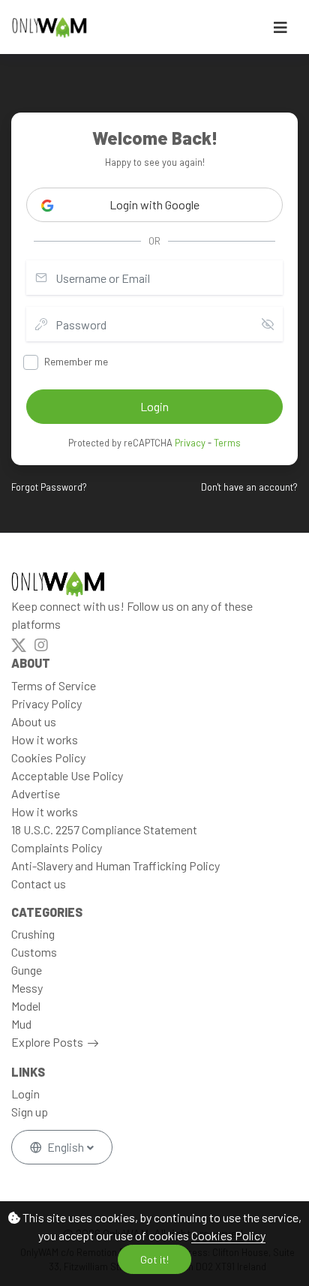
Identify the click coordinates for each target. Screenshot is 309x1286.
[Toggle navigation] (280, 27)
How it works (44, 739)
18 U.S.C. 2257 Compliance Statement (104, 829)
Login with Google (155, 204)
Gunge (26, 970)
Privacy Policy (46, 703)
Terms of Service (53, 685)
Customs (34, 952)
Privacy (190, 443)
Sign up (29, 1111)
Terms (227, 443)
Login (25, 1093)
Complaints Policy (56, 847)
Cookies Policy (228, 1235)
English (65, 1147)
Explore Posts (47, 1042)
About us (33, 721)
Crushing (33, 934)
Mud (21, 1024)
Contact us (38, 883)
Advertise (35, 793)
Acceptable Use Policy (67, 775)
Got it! (154, 1259)
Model (25, 1006)
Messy (27, 988)
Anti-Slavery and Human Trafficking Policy (115, 865)
